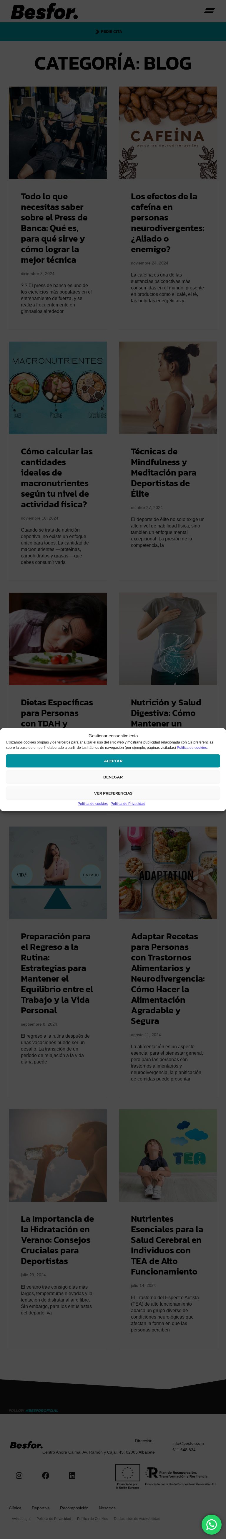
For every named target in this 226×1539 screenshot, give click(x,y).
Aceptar (113, 760)
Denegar (113, 776)
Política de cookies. (192, 747)
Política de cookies (93, 803)
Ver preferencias (113, 793)
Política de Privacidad (128, 803)
